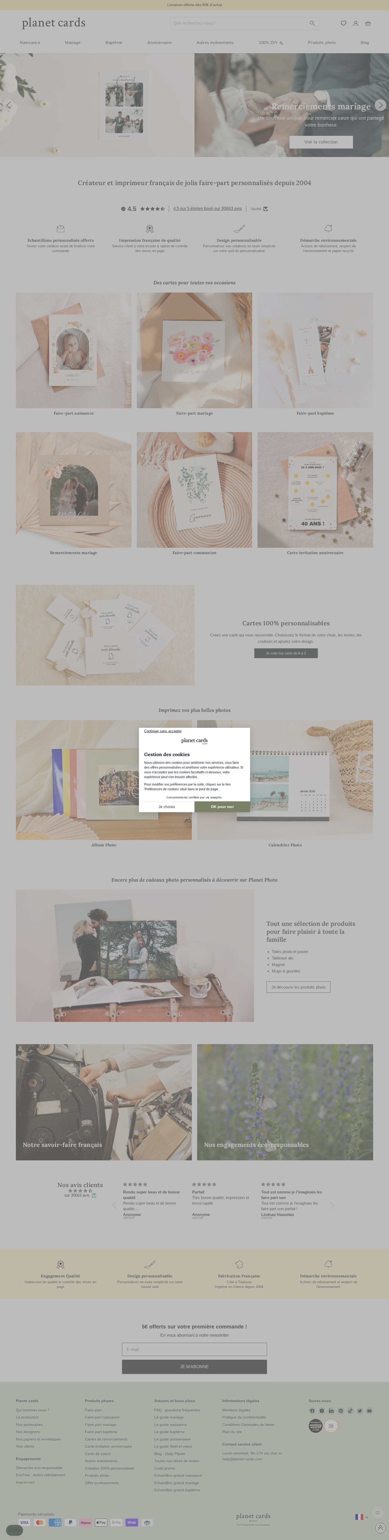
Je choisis (167, 807)
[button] (14, 1530)
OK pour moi (222, 807)
